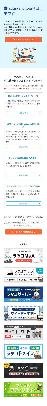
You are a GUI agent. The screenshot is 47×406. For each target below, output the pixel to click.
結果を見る (23, 113)
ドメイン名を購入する (25, 40)
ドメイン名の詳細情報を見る (23, 232)
